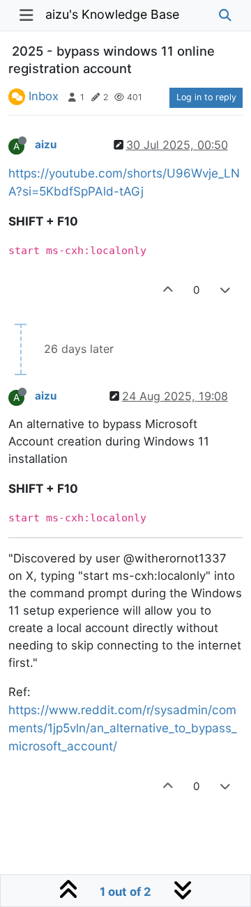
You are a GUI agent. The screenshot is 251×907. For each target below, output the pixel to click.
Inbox (44, 96)
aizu (45, 144)
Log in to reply (206, 97)
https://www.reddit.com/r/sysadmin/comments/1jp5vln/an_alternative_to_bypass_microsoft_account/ (122, 727)
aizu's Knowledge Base (112, 14)
